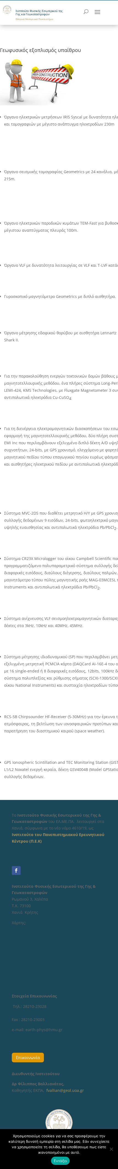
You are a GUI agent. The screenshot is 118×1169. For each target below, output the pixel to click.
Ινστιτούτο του (27, 834)
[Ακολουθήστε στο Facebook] (16, 870)
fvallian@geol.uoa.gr (65, 1090)
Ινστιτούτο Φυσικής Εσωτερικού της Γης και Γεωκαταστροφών (39, 12)
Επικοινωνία (28, 1057)
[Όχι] (111, 1149)
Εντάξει (60, 1161)
